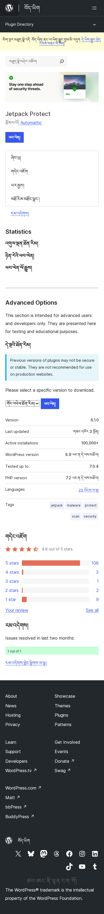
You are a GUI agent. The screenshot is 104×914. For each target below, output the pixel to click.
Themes (62, 705)
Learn (10, 742)
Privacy (12, 724)
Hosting (13, 715)
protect (91, 505)
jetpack (57, 505)
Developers (16, 761)
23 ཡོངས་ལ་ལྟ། (89, 490)
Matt (12, 797)
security (90, 516)
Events (61, 751)
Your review (16, 610)
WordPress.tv (21, 770)
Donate (65, 761)
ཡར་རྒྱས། (17, 185)
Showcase (65, 696)
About (11, 696)
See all (92, 610)
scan (75, 516)
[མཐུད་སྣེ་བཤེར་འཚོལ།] (62, 61)
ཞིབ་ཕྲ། (16, 157)
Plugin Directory (19, 24)
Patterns (63, 724)
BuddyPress (19, 816)
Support (13, 751)
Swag (63, 770)
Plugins (61, 715)
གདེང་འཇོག (19, 171)
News (11, 705)
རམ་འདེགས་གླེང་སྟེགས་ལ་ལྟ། (26, 663)
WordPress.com (23, 788)
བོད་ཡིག (24, 840)
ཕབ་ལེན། (14, 137)
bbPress (16, 807)
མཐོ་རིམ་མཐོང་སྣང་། (25, 199)
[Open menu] (95, 8)
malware (74, 505)
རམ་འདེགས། (20, 213)
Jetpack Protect (28, 113)
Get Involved (67, 742)
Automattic (31, 122)
